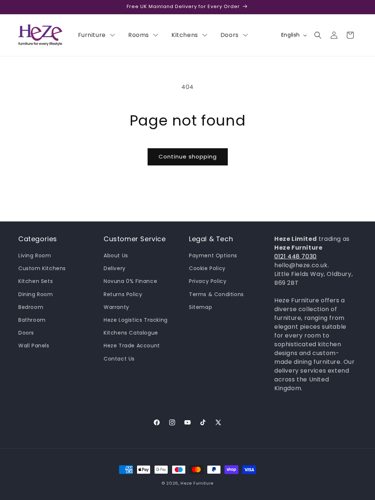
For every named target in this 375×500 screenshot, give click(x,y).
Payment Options (213, 255)
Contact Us (119, 358)
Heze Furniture (197, 483)
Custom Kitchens (42, 268)
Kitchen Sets (35, 281)
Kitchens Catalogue (131, 332)
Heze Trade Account (132, 345)
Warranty (116, 307)
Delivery (115, 268)
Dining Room (35, 294)
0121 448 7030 (295, 256)
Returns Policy (123, 294)
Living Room (34, 255)
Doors (26, 332)
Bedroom (30, 307)
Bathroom (32, 320)
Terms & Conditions (216, 294)
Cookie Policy (207, 268)
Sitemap (200, 307)
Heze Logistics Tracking (136, 320)
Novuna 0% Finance (130, 281)
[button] (318, 35)
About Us (116, 255)
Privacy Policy (207, 281)
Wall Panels (33, 345)
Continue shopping (188, 156)
